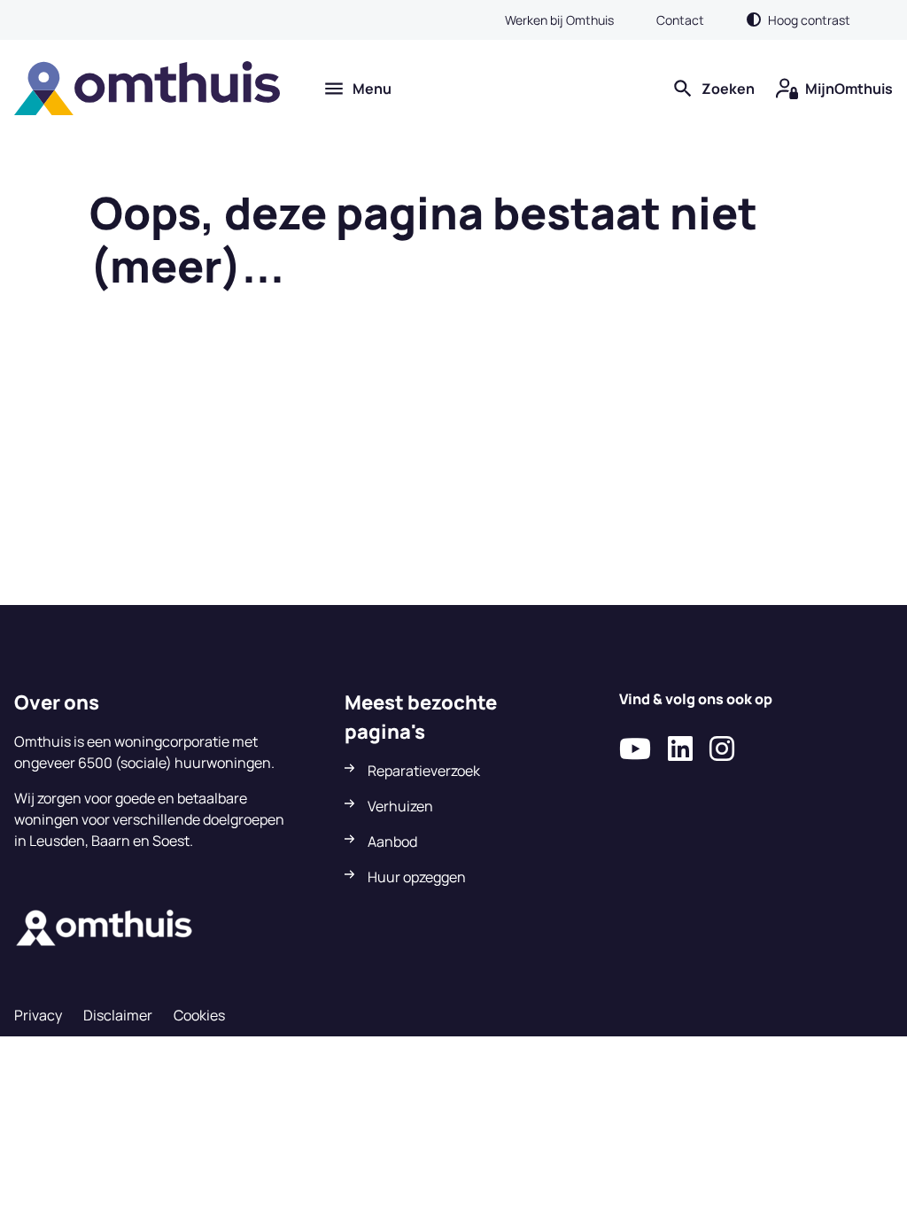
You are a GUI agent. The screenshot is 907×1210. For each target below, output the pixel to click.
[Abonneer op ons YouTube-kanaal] (635, 749)
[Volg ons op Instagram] (721, 749)
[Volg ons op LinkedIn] (680, 749)
